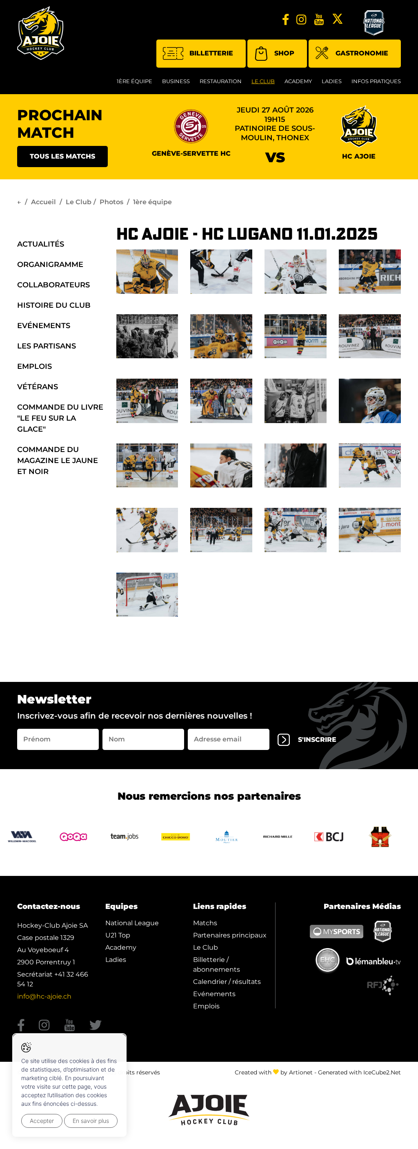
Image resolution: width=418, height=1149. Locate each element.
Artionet (301, 1072)
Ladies (332, 81)
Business (176, 81)
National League (132, 923)
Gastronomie (362, 53)
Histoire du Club (54, 305)
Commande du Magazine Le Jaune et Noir (57, 460)
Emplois (34, 366)
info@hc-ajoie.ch (44, 996)
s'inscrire (317, 739)
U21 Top (117, 935)
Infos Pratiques (376, 81)
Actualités (40, 244)
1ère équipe (134, 81)
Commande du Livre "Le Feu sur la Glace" (60, 418)
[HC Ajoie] (40, 33)
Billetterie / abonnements (216, 964)
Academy (298, 81)
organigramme (50, 264)
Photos (111, 202)
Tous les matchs (62, 156)
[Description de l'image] (147, 271)
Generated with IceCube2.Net (359, 1072)
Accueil (43, 202)
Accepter (42, 1120)
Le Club (263, 81)
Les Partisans (46, 346)
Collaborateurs (53, 284)
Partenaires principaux (230, 935)
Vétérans (37, 386)
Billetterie (211, 53)
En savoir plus (91, 1120)
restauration (221, 81)
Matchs (205, 923)
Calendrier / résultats (227, 982)
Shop (284, 53)
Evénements (43, 325)
